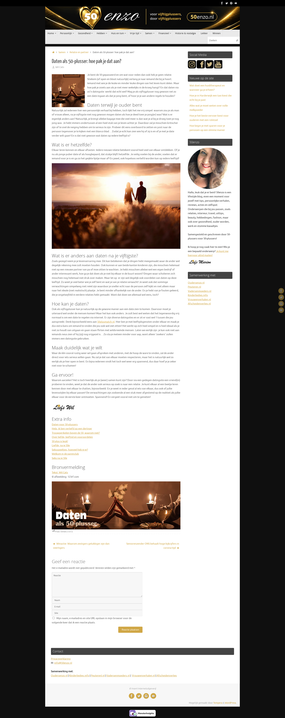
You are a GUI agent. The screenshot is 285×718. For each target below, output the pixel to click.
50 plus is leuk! (60, 441)
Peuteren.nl (194, 287)
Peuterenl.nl (98, 675)
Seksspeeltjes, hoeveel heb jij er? (70, 449)
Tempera (217, 703)
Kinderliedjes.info (198, 295)
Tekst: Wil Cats (60, 472)
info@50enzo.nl (63, 663)
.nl (113, 321)
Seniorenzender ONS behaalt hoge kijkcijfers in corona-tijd (152, 546)
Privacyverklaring (61, 658)
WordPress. (231, 703)
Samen (62, 52)
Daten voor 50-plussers (65, 424)
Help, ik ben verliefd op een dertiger (72, 428)
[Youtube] (236, 3)
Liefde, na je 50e (61, 445)
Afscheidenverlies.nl (199, 303)
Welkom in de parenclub (65, 454)
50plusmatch (104, 321)
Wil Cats (59, 67)
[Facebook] (222, 3)
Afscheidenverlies (167, 675)
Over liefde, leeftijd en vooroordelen (72, 437)
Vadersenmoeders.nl (199, 291)
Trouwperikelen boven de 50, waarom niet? (76, 433)
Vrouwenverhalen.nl (199, 299)
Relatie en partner (79, 52)
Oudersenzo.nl (196, 282)
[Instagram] (231, 3)
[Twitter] (226, 3)
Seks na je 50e (59, 458)
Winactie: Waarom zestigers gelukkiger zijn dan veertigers (81, 546)
